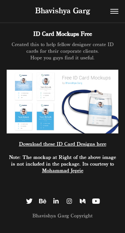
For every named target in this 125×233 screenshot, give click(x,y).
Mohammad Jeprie (62, 171)
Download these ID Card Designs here (62, 144)
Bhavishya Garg (62, 11)
